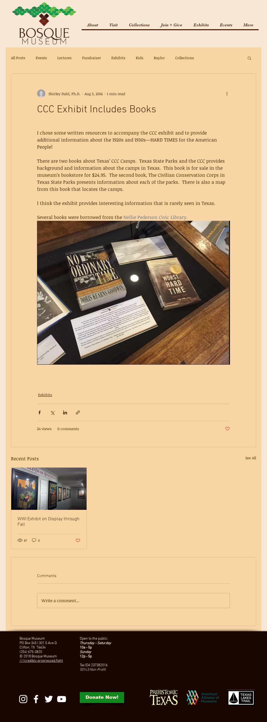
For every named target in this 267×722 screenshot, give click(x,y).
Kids (139, 57)
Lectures (64, 57)
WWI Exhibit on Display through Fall (48, 521)
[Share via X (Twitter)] (52, 412)
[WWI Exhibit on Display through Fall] (49, 489)
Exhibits (118, 57)
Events (41, 57)
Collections (184, 57)
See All (250, 457)
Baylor (159, 57)
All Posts (18, 57)
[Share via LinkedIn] (65, 412)
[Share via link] (77, 412)
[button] (113, 25)
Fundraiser (91, 57)
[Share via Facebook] (39, 412)
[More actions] (227, 93)
